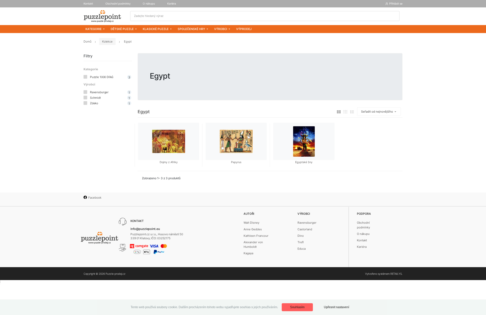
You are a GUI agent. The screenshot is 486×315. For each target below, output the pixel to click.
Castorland (304, 229)
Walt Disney (251, 222)
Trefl (300, 242)
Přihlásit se (395, 3)
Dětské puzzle (122, 29)
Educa (301, 248)
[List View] (352, 111)
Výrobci (220, 29)
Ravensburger (306, 222)
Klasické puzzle (156, 29)
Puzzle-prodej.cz (115, 273)
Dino (300, 236)
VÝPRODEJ (244, 29)
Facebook (94, 197)
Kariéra (171, 3)
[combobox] (265, 16)
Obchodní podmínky (118, 3)
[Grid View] (338, 111)
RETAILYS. (396, 273)
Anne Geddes (253, 229)
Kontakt (88, 3)
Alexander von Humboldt (253, 244)
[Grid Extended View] (345, 111)
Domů (88, 41)
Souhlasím (297, 307)
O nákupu (149, 3)
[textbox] (265, 16)
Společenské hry (191, 29)
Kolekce (107, 41)
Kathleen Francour (256, 236)
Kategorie (93, 29)
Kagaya (248, 253)
